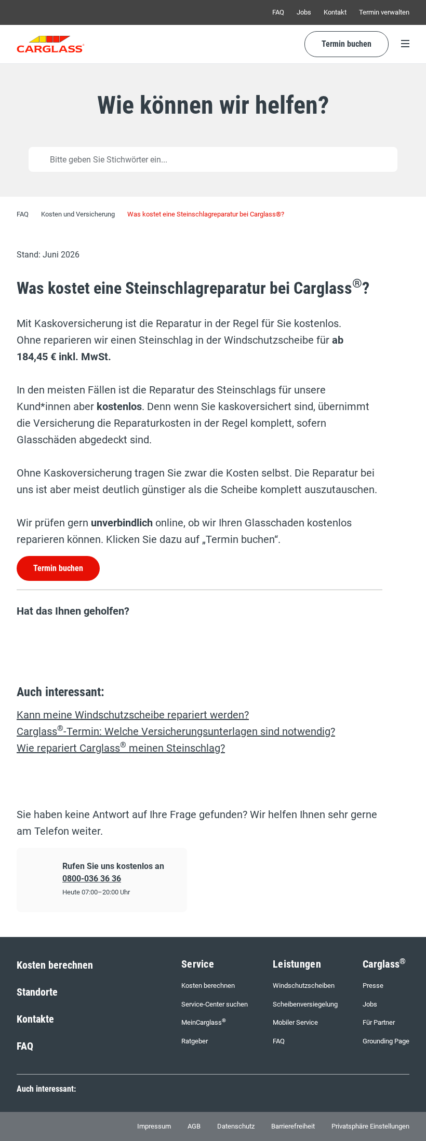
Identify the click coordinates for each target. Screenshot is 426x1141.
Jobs (304, 12)
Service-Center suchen (214, 1004)
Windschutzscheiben (304, 985)
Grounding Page (386, 1041)
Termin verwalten (384, 12)
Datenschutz (236, 1126)
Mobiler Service (295, 1022)
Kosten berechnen (55, 965)
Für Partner (379, 1022)
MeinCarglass (203, 1021)
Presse (373, 985)
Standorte (37, 992)
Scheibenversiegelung (305, 1004)
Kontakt (335, 12)
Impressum (154, 1126)
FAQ (278, 12)
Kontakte (35, 1019)
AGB (194, 1126)
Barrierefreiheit (293, 1126)
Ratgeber (194, 1041)
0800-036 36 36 (91, 879)
